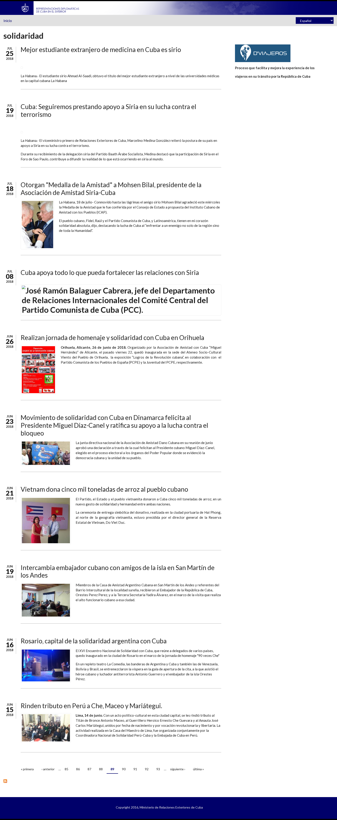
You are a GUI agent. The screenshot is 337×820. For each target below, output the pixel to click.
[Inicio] (50, 7)
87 (89, 769)
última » (198, 769)
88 (101, 769)
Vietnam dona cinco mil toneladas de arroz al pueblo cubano (104, 489)
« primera (27, 769)
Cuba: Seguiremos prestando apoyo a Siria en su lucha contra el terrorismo (108, 110)
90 (124, 769)
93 (158, 769)
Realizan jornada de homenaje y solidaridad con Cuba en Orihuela (112, 337)
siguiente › (177, 769)
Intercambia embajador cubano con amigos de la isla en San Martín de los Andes (118, 571)
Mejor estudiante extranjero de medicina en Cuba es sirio (101, 49)
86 (78, 769)
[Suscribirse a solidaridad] (112, 780)
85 (66, 769)
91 (135, 769)
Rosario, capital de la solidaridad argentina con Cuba (94, 641)
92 (147, 769)
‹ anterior (48, 769)
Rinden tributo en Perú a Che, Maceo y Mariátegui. (91, 706)
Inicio (7, 21)
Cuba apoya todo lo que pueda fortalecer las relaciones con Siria (110, 272)
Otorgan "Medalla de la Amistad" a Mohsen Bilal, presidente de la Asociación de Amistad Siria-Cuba (111, 188)
